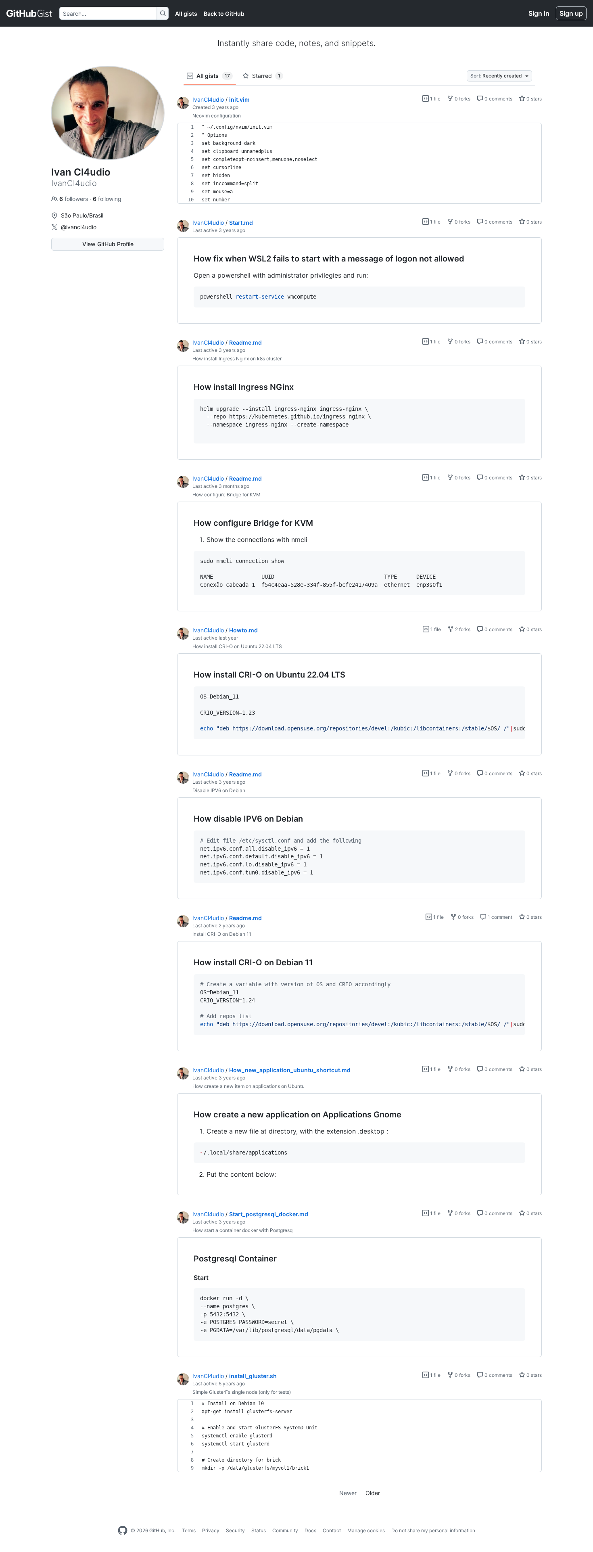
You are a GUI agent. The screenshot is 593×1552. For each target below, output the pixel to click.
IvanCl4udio (208, 99)
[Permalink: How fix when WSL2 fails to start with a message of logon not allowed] (188, 259)
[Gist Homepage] (29, 13)
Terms (189, 1530)
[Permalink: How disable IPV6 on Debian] (188, 818)
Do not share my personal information (433, 1530)
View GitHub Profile (108, 244)
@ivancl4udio (78, 227)
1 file (435, 99)
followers (74, 198)
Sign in (538, 13)
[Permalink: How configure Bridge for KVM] (188, 523)
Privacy (210, 1530)
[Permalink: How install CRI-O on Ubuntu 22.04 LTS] (188, 675)
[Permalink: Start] (188, 1277)
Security (235, 1530)
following (107, 198)
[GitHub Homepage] (122, 1530)
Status (258, 1530)
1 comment (499, 917)
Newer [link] (348, 1492)
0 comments (497, 99)
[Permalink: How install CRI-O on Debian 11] (188, 962)
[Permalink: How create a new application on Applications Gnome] (188, 1114)
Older (372, 1492)
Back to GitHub (224, 13)
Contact (332, 1530)
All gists (186, 13)
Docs (310, 1530)
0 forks (461, 99)
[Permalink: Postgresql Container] (188, 1259)
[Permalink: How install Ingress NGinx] (188, 387)
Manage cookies (366, 1530)
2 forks (462, 629)
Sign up (571, 13)
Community (285, 1530)
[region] (359, 163)
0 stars (533, 99)
